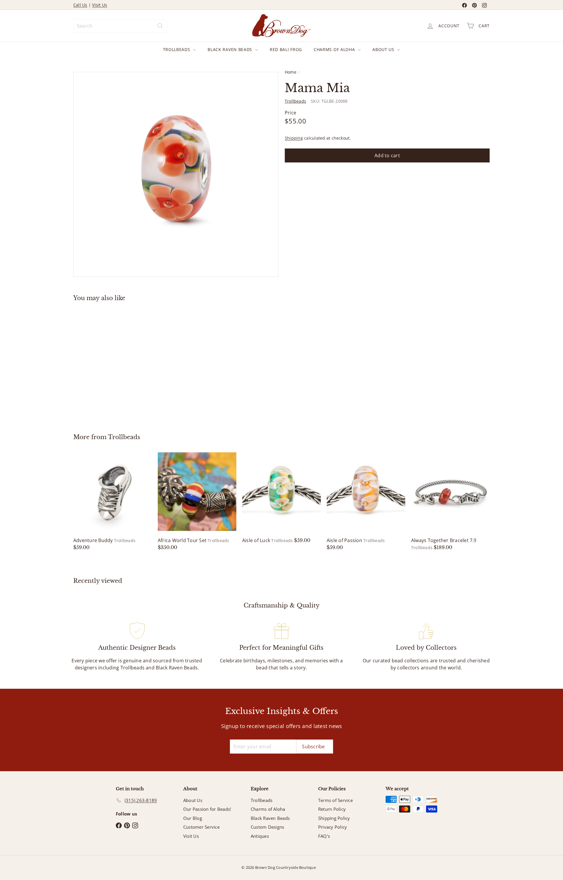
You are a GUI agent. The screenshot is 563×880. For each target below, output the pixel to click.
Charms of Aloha (335, 49)
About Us (384, 49)
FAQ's (324, 836)
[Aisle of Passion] (366, 501)
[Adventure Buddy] (112, 501)
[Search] (160, 26)
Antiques (260, 836)
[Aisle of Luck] (281, 498)
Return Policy (332, 809)
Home (290, 72)
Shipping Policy (334, 818)
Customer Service (201, 827)
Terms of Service (335, 800)
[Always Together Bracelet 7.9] (450, 501)
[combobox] (120, 26)
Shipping (294, 138)
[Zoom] (176, 174)
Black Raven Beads (231, 49)
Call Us (80, 5)
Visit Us (99, 5)
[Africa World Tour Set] (197, 501)
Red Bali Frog (286, 49)
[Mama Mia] (105, 363)
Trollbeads (177, 49)
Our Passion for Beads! (207, 809)
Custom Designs (267, 827)
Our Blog (192, 818)
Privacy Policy (332, 827)
